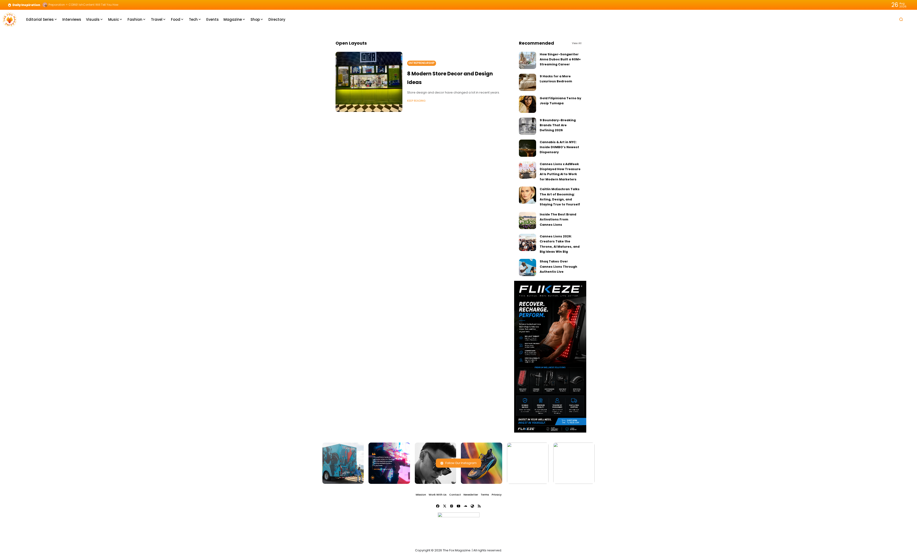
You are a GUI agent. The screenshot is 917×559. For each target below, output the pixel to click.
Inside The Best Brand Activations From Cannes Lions (558, 219)
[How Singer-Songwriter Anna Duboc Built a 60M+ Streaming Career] (527, 60)
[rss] (479, 506)
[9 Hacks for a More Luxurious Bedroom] (527, 82)
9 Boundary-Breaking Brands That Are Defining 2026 (558, 125)
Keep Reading (416, 101)
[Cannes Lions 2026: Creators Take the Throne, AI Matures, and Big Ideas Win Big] (527, 242)
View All (576, 43)
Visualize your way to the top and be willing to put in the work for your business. (104, 5)
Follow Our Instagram (461, 463)
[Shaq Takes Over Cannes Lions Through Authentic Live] (527, 267)
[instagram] (451, 506)
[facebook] (437, 506)
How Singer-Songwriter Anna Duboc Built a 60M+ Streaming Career (560, 59)
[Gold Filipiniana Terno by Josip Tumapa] (527, 104)
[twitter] (444, 506)
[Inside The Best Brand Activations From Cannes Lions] (527, 220)
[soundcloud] (465, 506)
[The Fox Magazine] (9, 19)
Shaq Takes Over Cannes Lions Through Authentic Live (558, 266)
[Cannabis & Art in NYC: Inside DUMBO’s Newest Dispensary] (527, 148)
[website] (472, 506)
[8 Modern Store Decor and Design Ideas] (369, 82)
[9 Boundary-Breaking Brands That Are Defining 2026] (527, 126)
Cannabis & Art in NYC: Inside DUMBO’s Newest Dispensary (559, 147)
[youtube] (458, 506)
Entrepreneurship (422, 63)
